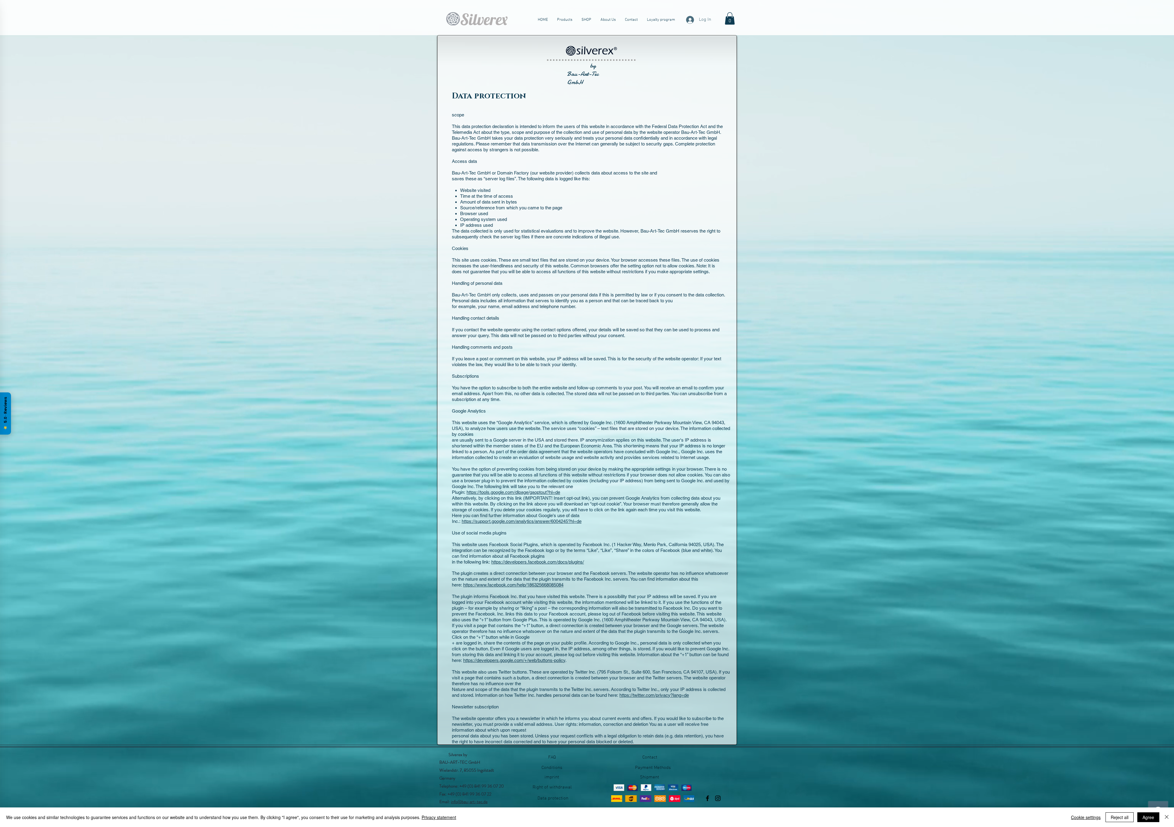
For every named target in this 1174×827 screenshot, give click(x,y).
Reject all (1119, 817)
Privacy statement (439, 817)
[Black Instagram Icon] (718, 798)
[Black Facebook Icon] (707, 798)
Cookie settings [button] (1086, 817)
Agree (1148, 817)
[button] (730, 18)
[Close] (1166, 817)
